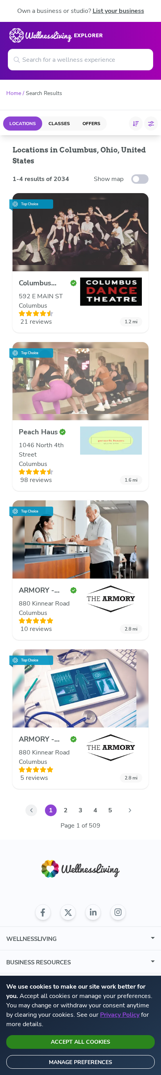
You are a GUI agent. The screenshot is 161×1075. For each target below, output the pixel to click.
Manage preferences (80, 1062)
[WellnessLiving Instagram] (118, 912)
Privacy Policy (120, 1014)
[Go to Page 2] (130, 810)
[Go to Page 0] (31, 810)
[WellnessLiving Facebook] (43, 912)
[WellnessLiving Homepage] (80, 869)
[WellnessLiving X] (68, 912)
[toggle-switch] (139, 179)
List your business (118, 11)
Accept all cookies (80, 1042)
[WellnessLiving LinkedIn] (93, 912)
